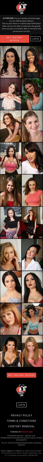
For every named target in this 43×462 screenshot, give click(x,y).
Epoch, (3, 451)
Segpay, (9, 451)
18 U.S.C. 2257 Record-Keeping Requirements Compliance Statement (21, 444)
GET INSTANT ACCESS (15, 38)
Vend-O (19, 451)
